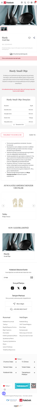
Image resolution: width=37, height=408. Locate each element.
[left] (3, 206)
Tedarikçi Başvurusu (9, 350)
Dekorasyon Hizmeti (25, 333)
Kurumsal (6, 317)
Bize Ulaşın (22, 327)
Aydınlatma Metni (8, 338)
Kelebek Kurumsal (8, 321)
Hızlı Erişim (23, 317)
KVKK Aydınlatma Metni (10, 335)
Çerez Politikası (7, 347)
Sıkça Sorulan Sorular (26, 335)
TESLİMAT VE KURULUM (12, 135)
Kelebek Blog (23, 321)
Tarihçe (5, 324)
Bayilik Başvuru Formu (10, 327)
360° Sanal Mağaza (25, 324)
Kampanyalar (23, 330)
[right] (33, 206)
